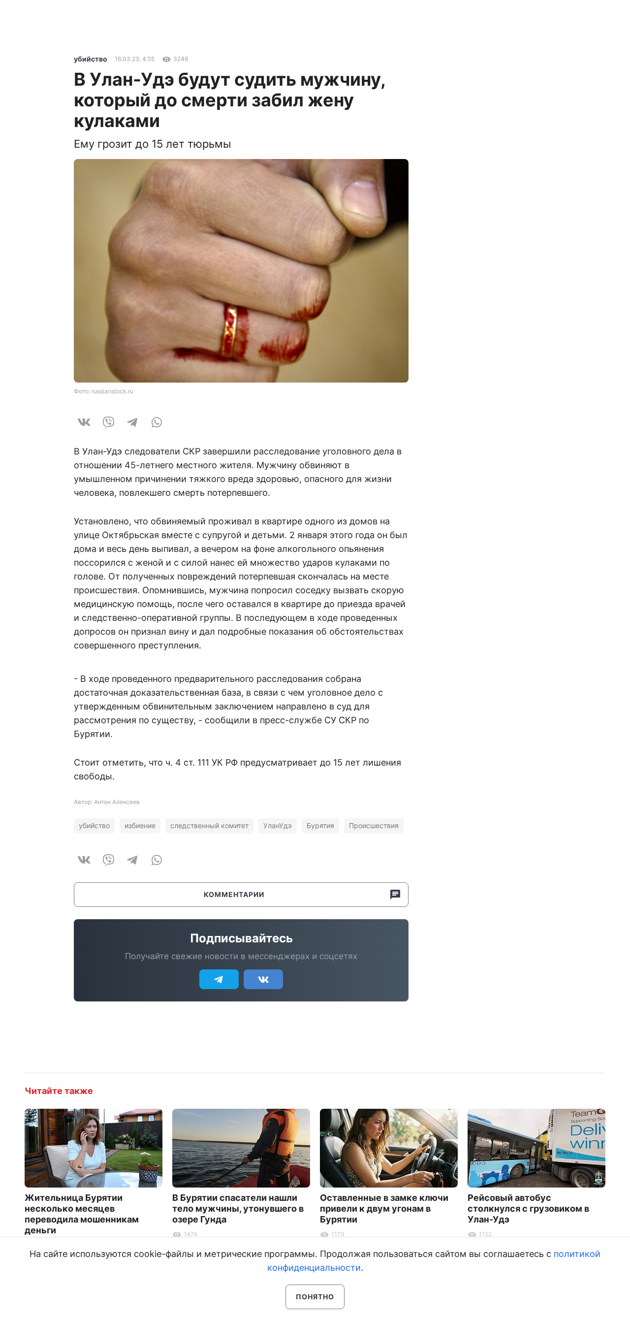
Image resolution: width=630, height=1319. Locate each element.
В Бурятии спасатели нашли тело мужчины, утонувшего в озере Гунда (238, 1208)
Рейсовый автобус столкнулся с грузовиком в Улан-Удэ (528, 1208)
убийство (90, 59)
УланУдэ (277, 825)
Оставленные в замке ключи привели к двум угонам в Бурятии (384, 1208)
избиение (140, 825)
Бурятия (320, 825)
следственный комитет (209, 825)
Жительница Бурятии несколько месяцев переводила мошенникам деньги (82, 1213)
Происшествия (374, 825)
